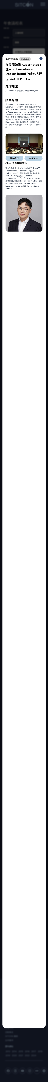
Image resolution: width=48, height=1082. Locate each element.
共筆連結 (33, 158)
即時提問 (14, 158)
